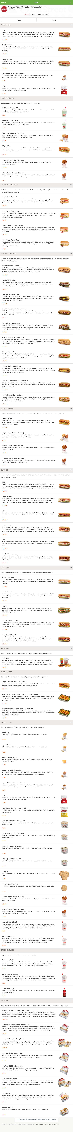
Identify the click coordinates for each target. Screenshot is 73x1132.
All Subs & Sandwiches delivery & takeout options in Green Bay (36, 1119)
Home (3, 1124)
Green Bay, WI (12, 1124)
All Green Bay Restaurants (26, 1124)
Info (54, 20)
